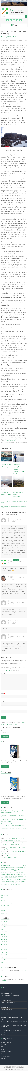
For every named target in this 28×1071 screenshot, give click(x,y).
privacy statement (17, 662)
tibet (14, 883)
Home (6, 1069)
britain (14, 867)
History (2, 898)
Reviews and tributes (6, 908)
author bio (3, 980)
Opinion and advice (5, 905)
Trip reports (4, 913)
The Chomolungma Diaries (7, 998)
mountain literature (16, 879)
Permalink (12, 521)
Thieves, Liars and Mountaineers (8, 1002)
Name (3, 693)
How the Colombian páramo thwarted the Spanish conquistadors (13, 507)
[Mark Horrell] (14, 8)
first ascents (19, 873)
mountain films (5, 879)
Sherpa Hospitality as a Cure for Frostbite (10, 995)
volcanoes (15, 884)
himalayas (17, 874)
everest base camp (12, 872)
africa (22, 865)
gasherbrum (3, 874)
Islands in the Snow (5, 1007)
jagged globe (17, 876)
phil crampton (17, 881)
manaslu (3, 877)
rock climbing (19, 40)
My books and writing (6, 903)
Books (15, 1069)
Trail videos (4, 910)
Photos (18, 1069)
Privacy (22, 1069)
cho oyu (23, 867)
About (9, 1069)
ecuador (12, 871)
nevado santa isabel (13, 40)
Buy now (6, 742)
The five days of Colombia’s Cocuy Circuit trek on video (14, 501)
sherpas (9, 883)
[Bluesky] (11, 20)
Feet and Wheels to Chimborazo (8, 993)
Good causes (4, 895)
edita (15, 871)
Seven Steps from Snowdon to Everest (9, 991)
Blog (12, 1069)
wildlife (19, 884)
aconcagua (18, 865)
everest (4, 872)
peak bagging (11, 881)
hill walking (9, 874)
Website (3, 709)
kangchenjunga (23, 876)
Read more (5, 736)
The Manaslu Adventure (6, 1005)
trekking (4, 884)
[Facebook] (7, 20)
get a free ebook (11, 440)
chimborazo (19, 867)
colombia (7, 40)
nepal (3, 881)
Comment (4, 673)
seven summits (4, 883)
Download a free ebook (11, 728)
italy (13, 876)
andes (4, 40)
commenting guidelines (6, 670)
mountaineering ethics (20, 877)
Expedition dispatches (6, 892)
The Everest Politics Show (7, 1000)
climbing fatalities (10, 869)
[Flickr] (14, 20)
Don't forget (7, 772)
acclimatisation (13, 865)
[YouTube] (17, 20)
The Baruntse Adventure (6, 1009)
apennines (10, 867)
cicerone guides (3, 869)
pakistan (7, 881)
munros (24, 879)
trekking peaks (9, 884)
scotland (23, 881)
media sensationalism (10, 877)
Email (2, 701)
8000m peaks (5, 866)
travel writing (19, 883)
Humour (17, 37)
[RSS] (20, 20)
